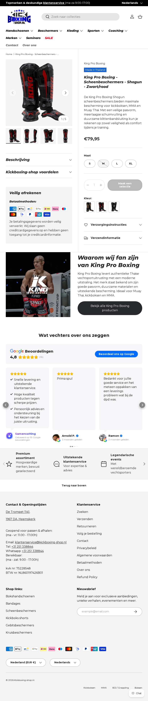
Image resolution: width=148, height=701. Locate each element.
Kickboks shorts (17, 618)
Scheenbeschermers (21, 611)
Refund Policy (87, 577)
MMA (104, 687)
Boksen (138, 687)
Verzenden (85, 519)
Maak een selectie (125, 185)
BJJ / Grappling (120, 687)
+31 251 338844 (22, 546)
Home (9, 54)
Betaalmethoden (89, 562)
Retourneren (86, 526)
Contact (12, 45)
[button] (140, 17)
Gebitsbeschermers (20, 625)
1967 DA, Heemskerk (20, 519)
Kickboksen (89, 687)
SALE (49, 38)
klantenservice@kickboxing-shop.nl (41, 542)
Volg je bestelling (89, 533)
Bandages (13, 603)
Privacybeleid (86, 548)
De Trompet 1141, (18, 512)
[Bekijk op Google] (9, 437)
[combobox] (80, 16)
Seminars (33, 38)
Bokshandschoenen (20, 596)
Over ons (29, 45)
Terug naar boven (74, 485)
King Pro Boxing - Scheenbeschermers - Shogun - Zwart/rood (37, 54)
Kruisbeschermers (19, 632)
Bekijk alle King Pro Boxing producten (110, 308)
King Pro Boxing (94, 63)
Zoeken (82, 512)
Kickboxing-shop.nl (24, 680)
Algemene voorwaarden (94, 555)
